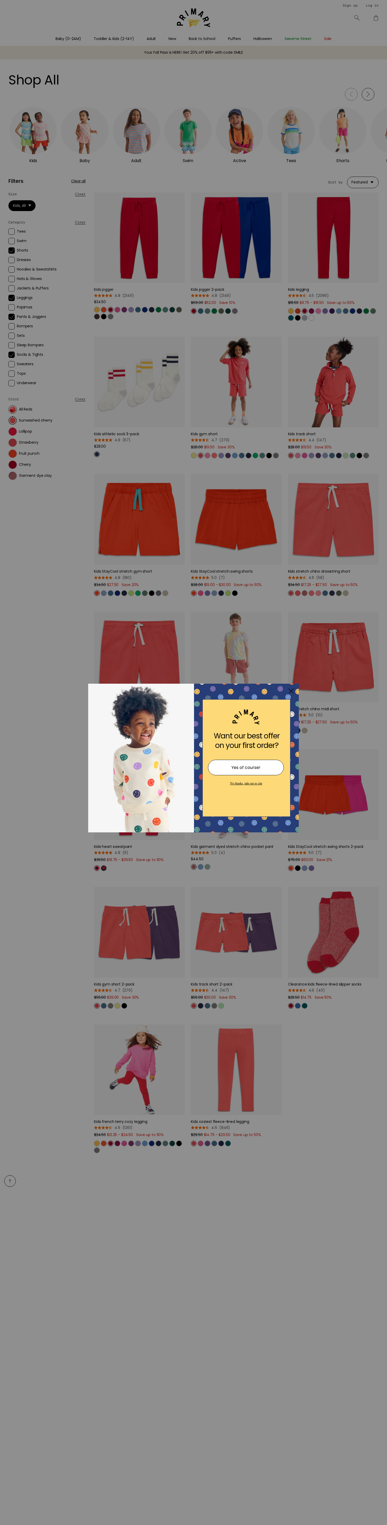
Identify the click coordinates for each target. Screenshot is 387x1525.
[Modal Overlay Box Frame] (193, 763)
